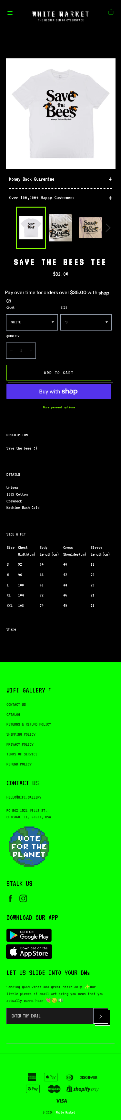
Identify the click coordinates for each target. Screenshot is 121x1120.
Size (64, 307)
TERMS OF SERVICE (21, 754)
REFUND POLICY (19, 764)
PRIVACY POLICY (20, 744)
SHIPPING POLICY (20, 734)
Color (10, 307)
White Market (65, 1112)
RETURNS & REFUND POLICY (28, 724)
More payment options (59, 407)
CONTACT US (16, 704)
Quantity (12, 336)
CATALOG (13, 714)
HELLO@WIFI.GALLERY (23, 797)
